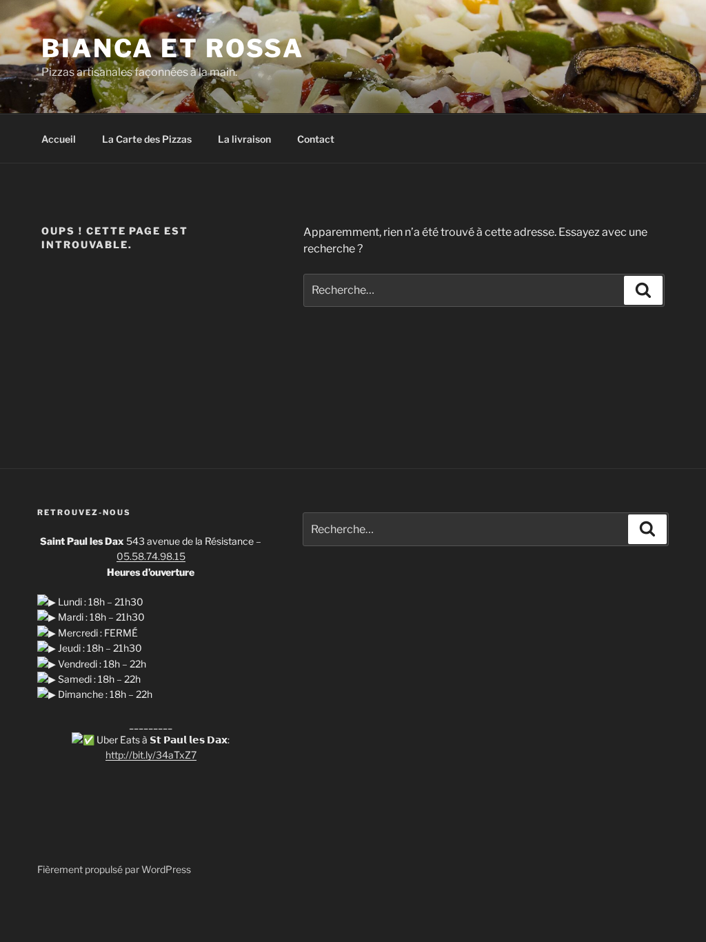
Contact (315, 139)
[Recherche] (643, 290)
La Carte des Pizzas (147, 139)
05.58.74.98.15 (151, 556)
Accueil (58, 139)
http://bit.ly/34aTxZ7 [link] (150, 755)
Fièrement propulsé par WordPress (114, 869)
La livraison (244, 139)
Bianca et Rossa (172, 48)
